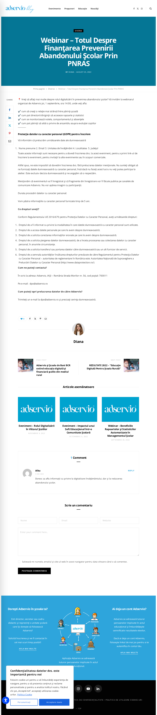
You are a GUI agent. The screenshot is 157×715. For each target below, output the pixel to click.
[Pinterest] (10, 133)
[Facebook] (10, 110)
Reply (131, 470)
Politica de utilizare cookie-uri (124, 700)
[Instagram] (78, 688)
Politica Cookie (24, 694)
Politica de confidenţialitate (86, 700)
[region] (40, 687)
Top (79, 708)
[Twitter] (10, 125)
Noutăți (95, 8)
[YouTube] (88, 688)
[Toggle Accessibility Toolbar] (6, 700)
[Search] (149, 8)
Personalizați (24, 702)
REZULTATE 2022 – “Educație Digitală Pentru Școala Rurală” (104, 367)
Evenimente (55, 8)
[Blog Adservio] (22, 8)
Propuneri (69, 8)
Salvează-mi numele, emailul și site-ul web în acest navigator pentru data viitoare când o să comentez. (74, 561)
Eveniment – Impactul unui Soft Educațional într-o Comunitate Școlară (78, 429)
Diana (71, 72)
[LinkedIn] (10, 118)
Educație (82, 8)
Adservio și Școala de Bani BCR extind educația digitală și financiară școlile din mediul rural (53, 370)
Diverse (78, 31)
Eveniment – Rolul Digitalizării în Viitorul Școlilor (37, 427)
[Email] (10, 141)
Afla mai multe (27, 648)
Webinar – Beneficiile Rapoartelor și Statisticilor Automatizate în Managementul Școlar (120, 430)
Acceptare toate (54, 702)
